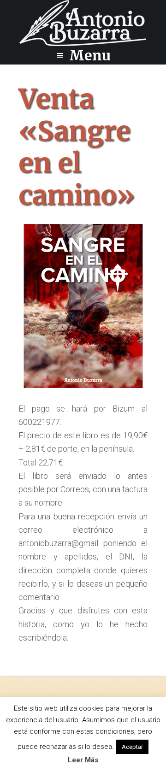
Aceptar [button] (132, 746)
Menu (90, 55)
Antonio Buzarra (83, 23)
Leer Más (83, 760)
